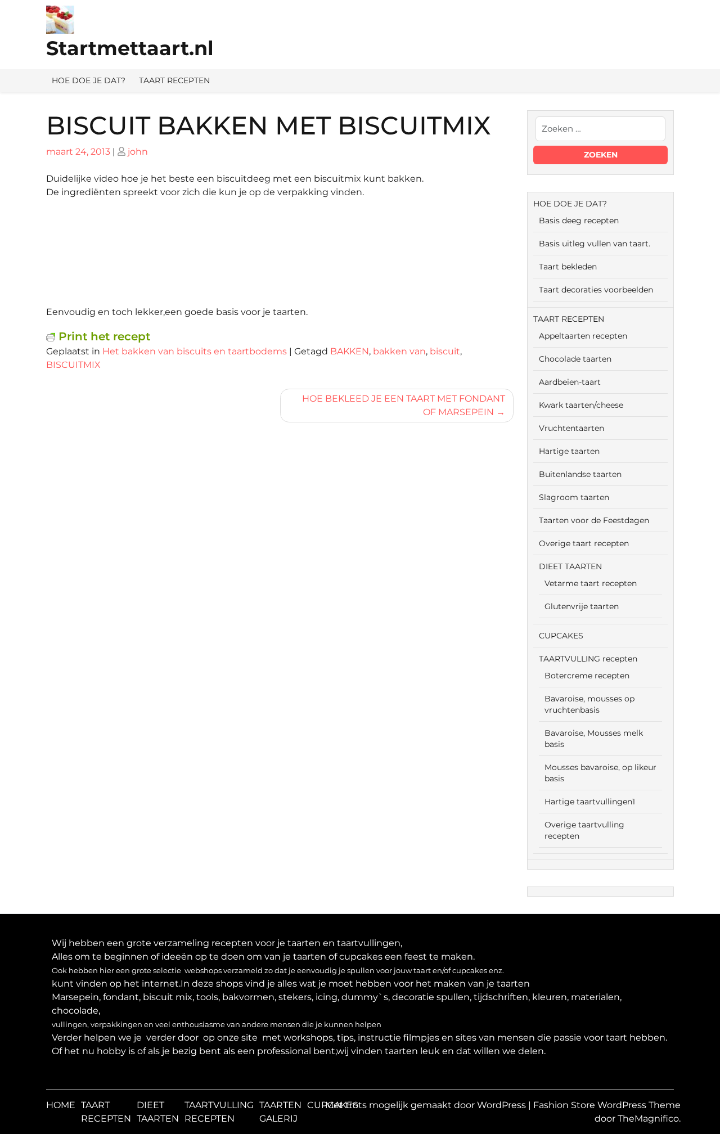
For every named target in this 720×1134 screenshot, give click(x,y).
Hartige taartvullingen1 (589, 801)
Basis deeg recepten (579, 220)
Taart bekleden (568, 267)
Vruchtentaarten (571, 428)
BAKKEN (349, 351)
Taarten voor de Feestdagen (594, 520)
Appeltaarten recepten (583, 336)
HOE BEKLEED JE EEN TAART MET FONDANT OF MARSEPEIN (403, 405)
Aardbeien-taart (570, 382)
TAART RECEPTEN (174, 80)
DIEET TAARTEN (570, 566)
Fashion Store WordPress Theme (607, 1105)
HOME (60, 1105)
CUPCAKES (561, 636)
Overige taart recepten (584, 543)
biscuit (445, 351)
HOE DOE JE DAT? (88, 80)
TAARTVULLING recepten (588, 659)
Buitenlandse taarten (580, 474)
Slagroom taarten (574, 497)
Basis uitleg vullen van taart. (594, 243)
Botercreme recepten (586, 675)
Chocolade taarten (575, 359)
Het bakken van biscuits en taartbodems (194, 351)
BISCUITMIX (73, 364)
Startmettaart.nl (130, 48)
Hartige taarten (569, 451)
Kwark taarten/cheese (581, 405)
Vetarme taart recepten (590, 583)
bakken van (399, 351)
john (138, 151)
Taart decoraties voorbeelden (596, 290)
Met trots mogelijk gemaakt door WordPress (426, 1105)
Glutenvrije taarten (581, 606)
